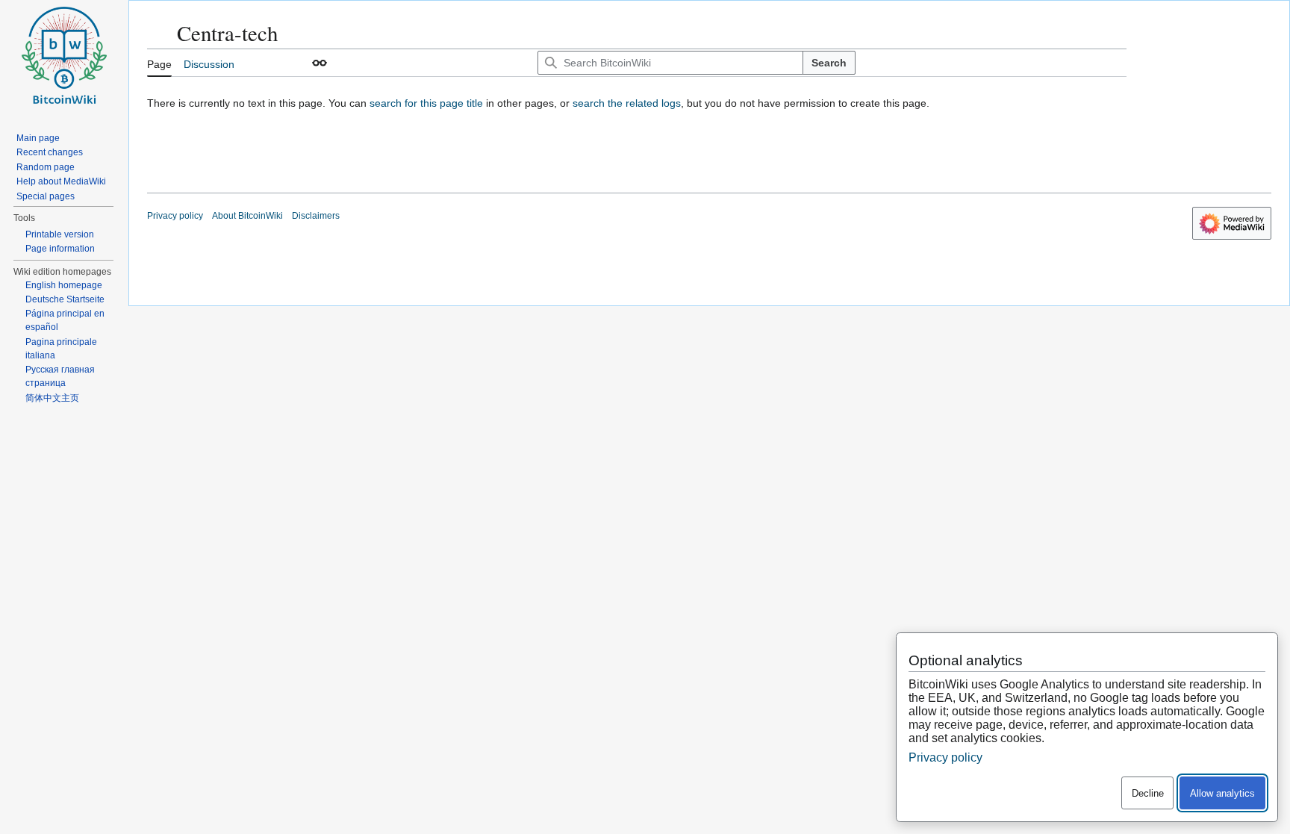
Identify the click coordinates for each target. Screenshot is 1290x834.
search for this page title (426, 103)
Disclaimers (316, 216)
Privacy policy (175, 216)
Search (829, 63)
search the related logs (627, 103)
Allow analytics (1222, 793)
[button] (319, 63)
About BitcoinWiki (247, 216)
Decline (1148, 793)
